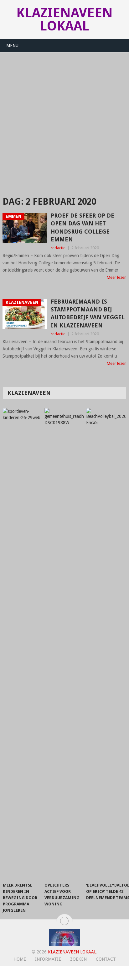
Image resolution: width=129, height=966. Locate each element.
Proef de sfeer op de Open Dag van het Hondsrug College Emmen (82, 227)
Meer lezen (116, 277)
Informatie (48, 959)
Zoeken (78, 959)
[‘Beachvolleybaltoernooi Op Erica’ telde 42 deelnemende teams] (105, 643)
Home (19, 959)
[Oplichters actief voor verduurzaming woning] (64, 643)
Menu (12, 45)
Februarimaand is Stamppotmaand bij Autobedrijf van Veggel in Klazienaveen (88, 313)
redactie (58, 248)
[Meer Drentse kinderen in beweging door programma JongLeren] (22, 643)
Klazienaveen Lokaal (64, 19)
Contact (106, 959)
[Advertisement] (64, 120)
